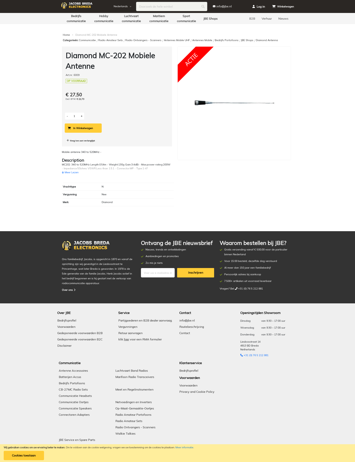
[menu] (177, 18)
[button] (125, 6)
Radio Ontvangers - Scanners (143, 40)
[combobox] (171, 6)
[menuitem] (76, 18)
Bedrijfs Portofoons (227, 40)
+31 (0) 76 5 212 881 (255, 355)
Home (66, 34)
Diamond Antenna (267, 40)
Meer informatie (184, 447)
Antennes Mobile (202, 40)
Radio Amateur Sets (111, 40)
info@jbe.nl (187, 320)
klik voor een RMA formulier (140, 339)
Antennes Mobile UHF (177, 40)
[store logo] (87, 6)
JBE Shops (247, 40)
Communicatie (88, 40)
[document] (177, 453)
